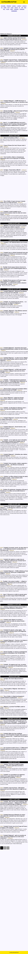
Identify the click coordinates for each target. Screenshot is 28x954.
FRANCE (9, 6)
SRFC (11, 9)
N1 (2, 7)
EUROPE (16, 9)
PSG (25, 7)
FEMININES (14, 11)
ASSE (5, 7)
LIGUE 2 (19, 6)
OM (22, 7)
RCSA (7, 9)
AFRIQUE (22, 9)
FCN (8, 7)
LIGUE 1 (14, 6)
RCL (4, 9)
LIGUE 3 (24, 6)
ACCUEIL (3, 6)
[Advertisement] (14, 22)
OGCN (16, 7)
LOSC (12, 7)
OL (19, 7)
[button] (25, 1)
